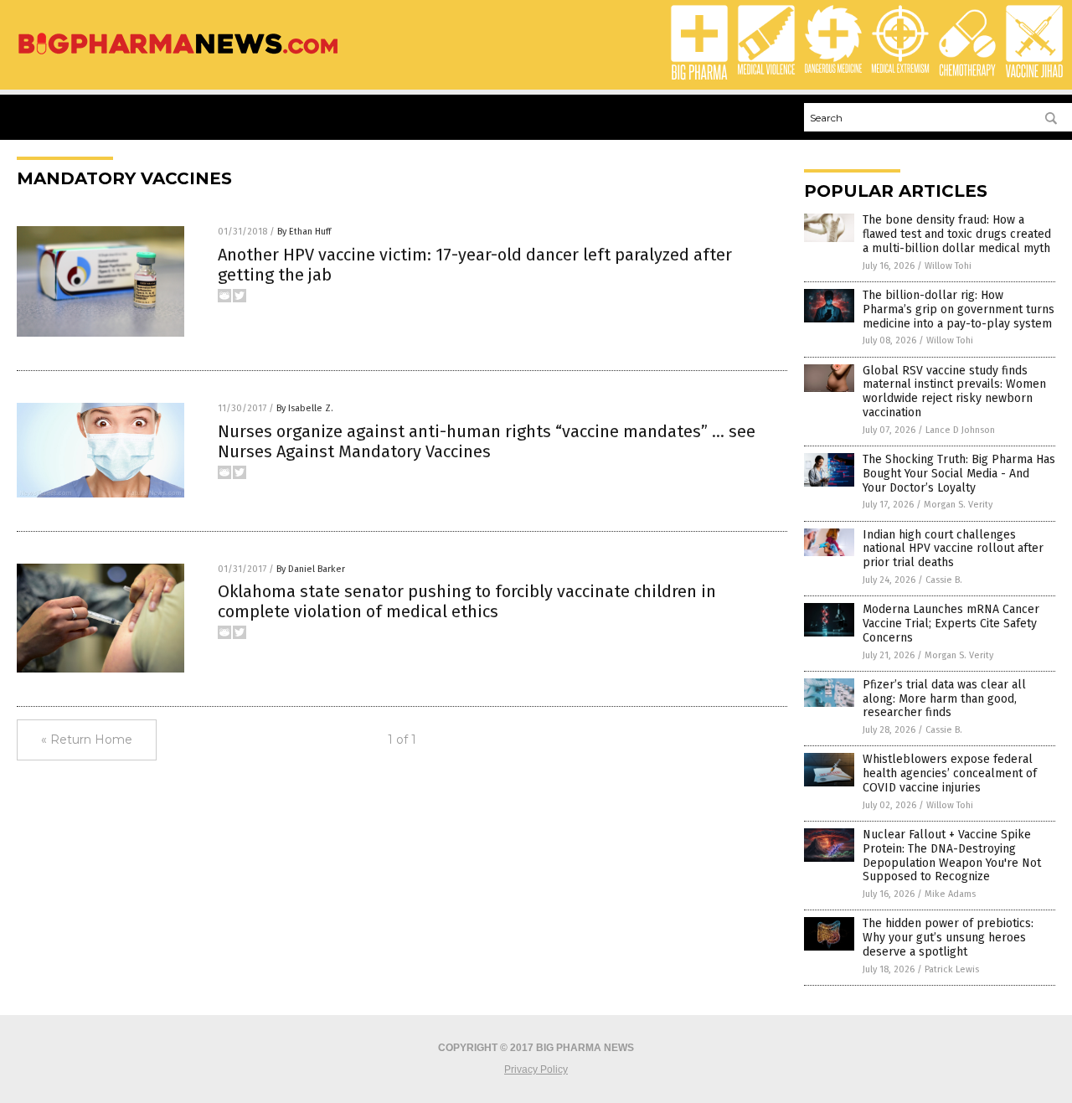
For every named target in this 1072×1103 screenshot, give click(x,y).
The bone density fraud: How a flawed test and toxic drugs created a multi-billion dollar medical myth (957, 234)
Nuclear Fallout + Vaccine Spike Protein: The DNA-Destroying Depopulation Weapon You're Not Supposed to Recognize (952, 855)
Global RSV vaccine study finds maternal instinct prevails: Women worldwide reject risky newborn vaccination (954, 391)
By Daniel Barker (310, 569)
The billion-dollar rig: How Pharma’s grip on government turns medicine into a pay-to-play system (958, 309)
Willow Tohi (948, 265)
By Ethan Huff (304, 231)
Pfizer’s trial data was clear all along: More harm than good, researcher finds (944, 699)
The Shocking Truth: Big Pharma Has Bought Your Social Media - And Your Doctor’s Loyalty (959, 473)
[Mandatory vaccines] (178, 55)
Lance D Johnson (960, 430)
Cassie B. (943, 580)
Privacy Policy (536, 1069)
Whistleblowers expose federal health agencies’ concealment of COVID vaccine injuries (950, 773)
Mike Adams (950, 894)
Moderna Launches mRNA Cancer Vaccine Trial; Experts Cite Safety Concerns (951, 623)
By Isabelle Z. (304, 408)
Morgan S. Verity (958, 504)
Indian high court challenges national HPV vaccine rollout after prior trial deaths (953, 549)
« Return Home (86, 739)
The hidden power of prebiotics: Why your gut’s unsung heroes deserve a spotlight (948, 937)
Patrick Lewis (952, 969)
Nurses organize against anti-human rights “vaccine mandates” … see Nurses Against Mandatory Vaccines (486, 441)
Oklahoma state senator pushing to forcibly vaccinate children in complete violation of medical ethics (467, 601)
